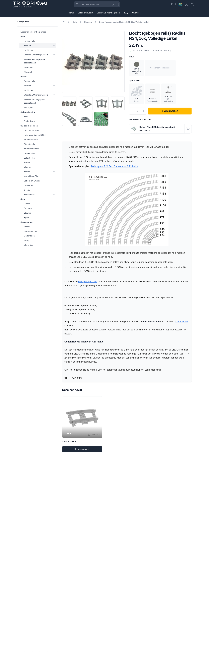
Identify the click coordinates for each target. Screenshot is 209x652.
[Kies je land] (180, 4)
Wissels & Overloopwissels (36, 55)
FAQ (126, 13)
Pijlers (26, 217)
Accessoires (26, 222)
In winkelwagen (87, 450)
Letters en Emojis (32, 181)
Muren (27, 162)
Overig (27, 190)
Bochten (27, 45)
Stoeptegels (29, 144)
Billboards (28, 185)
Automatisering (28, 112)
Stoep (26, 240)
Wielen (27, 226)
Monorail (28, 72)
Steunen (27, 213)
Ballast (23, 76)
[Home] (63, 21)
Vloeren (27, 167)
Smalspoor (29, 67)
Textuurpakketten (32, 149)
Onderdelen (29, 121)
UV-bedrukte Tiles (29, 126)
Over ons (136, 13)
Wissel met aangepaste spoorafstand (34, 61)
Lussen (27, 204)
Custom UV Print (31, 130)
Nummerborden (31, 139)
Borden (27, 171)
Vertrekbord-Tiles (31, 176)
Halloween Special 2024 (35, 135)
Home (71, 13)
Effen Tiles (28, 245)
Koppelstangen (31, 231)
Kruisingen (28, 50)
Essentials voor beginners (33, 32)
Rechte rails (29, 41)
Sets (26, 116)
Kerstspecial (29, 194)
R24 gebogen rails (87, 281)
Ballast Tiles (29, 158)
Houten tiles (29, 153)
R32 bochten (181, 321)
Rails (22, 36)
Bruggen (28, 208)
